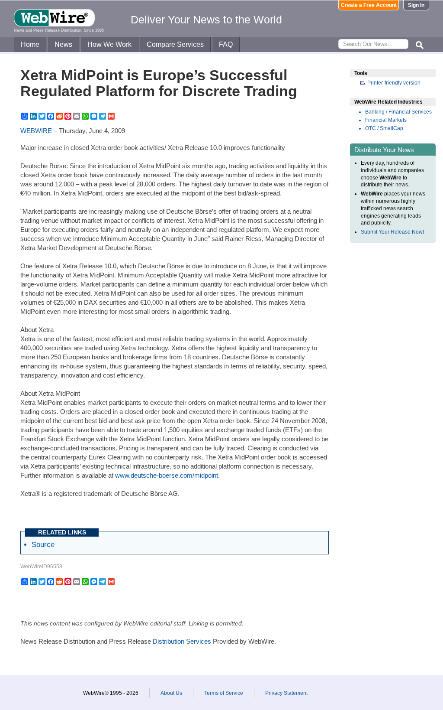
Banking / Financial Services (398, 112)
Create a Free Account (369, 5)
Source (43, 544)
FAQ (226, 44)
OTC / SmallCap (384, 128)
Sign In (416, 5)
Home (30, 44)
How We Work (109, 44)
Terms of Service (223, 693)
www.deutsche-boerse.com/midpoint (166, 475)
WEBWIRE (36, 130)
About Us (171, 693)
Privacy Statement (286, 693)
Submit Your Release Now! (392, 232)
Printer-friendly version (394, 83)
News (63, 44)
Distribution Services (182, 641)
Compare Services (175, 44)
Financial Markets (386, 120)
